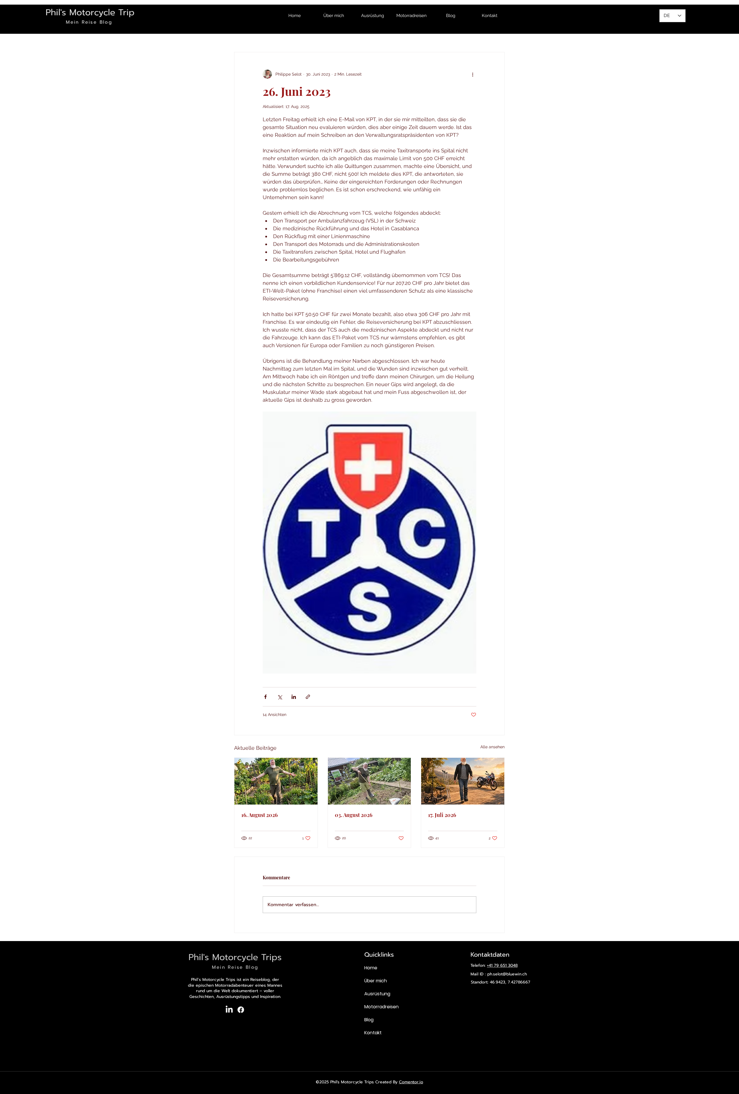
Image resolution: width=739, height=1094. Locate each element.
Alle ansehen (492, 747)
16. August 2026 (259, 814)
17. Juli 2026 (442, 814)
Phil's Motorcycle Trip (90, 12)
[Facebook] (240, 1009)
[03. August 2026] (369, 781)
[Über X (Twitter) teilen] (279, 697)
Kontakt (373, 1032)
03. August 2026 (353, 814)
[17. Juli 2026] (462, 781)
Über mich (375, 980)
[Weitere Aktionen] (472, 74)
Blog (369, 1019)
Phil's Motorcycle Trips (235, 957)
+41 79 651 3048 (502, 965)
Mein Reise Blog (89, 22)
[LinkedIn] (229, 1009)
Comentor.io (411, 1082)
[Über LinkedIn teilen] (293, 697)
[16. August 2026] (276, 781)
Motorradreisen (380, 1006)
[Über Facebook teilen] (265, 697)
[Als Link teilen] (308, 697)
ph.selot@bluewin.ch (507, 974)
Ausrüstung (377, 993)
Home (370, 967)
